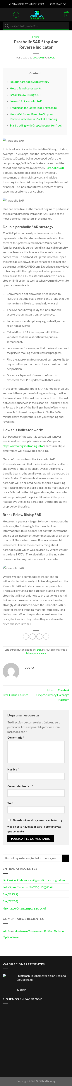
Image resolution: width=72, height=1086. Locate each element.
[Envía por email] (46, 636)
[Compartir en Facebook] (33, 636)
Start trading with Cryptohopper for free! (36, 125)
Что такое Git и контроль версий (24, 908)
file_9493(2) (10, 894)
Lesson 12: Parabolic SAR (26, 101)
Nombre (13, 769)
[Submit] (65, 858)
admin (7, 931)
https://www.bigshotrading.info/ (23, 446)
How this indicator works (26, 88)
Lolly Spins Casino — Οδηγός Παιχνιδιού (28, 887)
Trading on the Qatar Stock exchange (33, 107)
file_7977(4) (10, 901)
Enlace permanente (36, 653)
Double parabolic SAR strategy (29, 81)
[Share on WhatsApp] (26, 636)
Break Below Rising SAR (25, 94)
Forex (36, 37)
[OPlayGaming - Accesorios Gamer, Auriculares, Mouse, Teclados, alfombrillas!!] (37, 14)
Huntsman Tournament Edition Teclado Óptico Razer (33, 934)
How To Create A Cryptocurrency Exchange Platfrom (52, 694)
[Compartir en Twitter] (39, 636)
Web (10, 803)
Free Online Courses (15, 695)
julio (52, 57)
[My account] (16, 15)
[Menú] (5, 14)
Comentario (15, 737)
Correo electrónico (20, 786)
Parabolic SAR (55, 167)
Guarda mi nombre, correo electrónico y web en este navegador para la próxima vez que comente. (34, 826)
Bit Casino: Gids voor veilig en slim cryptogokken (34, 880)
